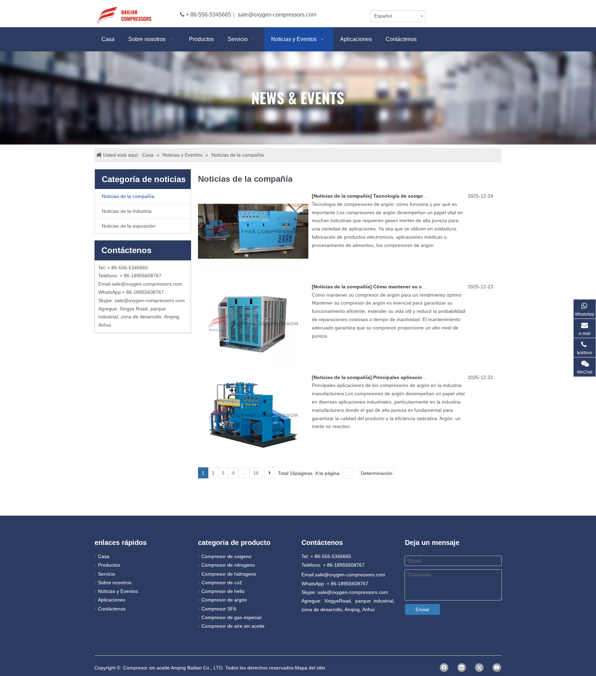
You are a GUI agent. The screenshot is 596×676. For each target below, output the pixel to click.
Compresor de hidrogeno (228, 574)
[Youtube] (497, 667)
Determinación (377, 473)
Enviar (422, 609)
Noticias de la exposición (129, 226)
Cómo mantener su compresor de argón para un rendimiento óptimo (453, 286)
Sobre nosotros (114, 582)
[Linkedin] (461, 667)
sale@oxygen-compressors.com (277, 15)
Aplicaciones (111, 600)
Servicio (106, 574)
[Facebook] (444, 667)
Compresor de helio (223, 591)
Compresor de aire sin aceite (233, 626)
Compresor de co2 (221, 582)
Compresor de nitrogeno (228, 565)
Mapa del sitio (310, 667)
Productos (109, 565)
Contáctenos (112, 609)
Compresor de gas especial (231, 617)
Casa (103, 556)
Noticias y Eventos (118, 591)
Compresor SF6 (218, 609)
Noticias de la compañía (128, 196)
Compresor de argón (224, 600)
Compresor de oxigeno (226, 556)
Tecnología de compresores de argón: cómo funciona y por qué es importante (465, 196)
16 (256, 473)
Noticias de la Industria (126, 211)
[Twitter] (479, 667)
